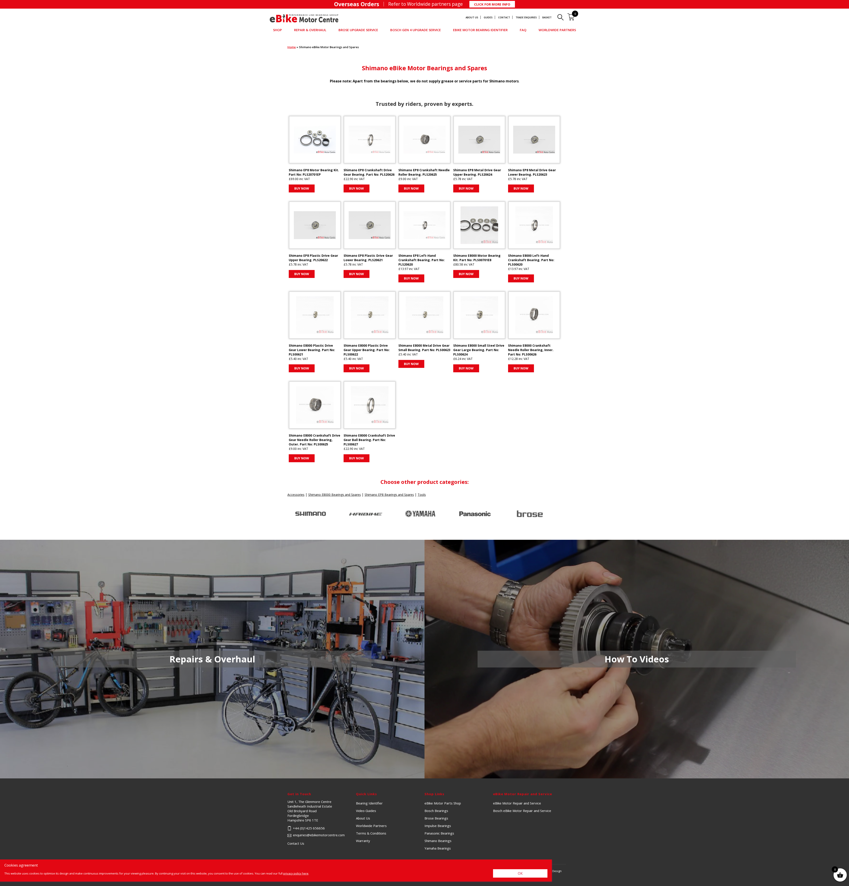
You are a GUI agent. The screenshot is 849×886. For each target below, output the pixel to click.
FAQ (523, 30)
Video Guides (366, 810)
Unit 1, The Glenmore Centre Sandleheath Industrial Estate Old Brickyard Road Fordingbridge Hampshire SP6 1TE (321, 810)
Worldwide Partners (557, 30)
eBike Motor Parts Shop (442, 803)
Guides (488, 17)
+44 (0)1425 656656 (309, 828)
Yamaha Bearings (437, 848)
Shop (277, 30)
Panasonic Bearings (439, 833)
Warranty (363, 840)
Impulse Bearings (437, 825)
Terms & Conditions (371, 833)
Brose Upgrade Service (358, 30)
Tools (422, 494)
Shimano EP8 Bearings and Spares (389, 494)
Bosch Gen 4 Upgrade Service (415, 30)
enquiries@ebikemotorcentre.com (319, 835)
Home (291, 47)
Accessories (295, 494)
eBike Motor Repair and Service (517, 803)
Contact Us (295, 843)
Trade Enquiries (526, 17)
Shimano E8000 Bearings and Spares (334, 494)
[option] (314, 514)
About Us (472, 17)
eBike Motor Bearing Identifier (480, 30)
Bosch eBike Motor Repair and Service (522, 810)
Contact (504, 17)
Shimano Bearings (437, 840)
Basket (547, 17)
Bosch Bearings (436, 810)
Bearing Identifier (369, 803)
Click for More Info (492, 4)
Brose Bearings (436, 818)
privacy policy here (295, 873)
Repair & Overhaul (310, 30)
